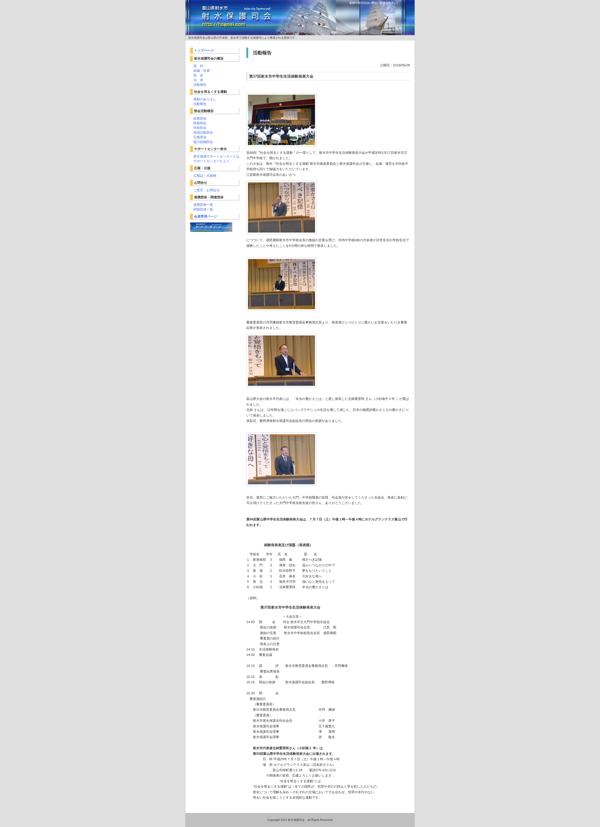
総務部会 (199, 118)
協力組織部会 (203, 142)
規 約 (198, 66)
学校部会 (199, 128)
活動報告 (199, 84)
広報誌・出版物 (204, 175)
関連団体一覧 (203, 209)
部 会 (198, 75)
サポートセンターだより (211, 161)
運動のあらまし (204, 99)
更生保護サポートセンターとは (216, 156)
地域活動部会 (203, 132)
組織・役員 (201, 70)
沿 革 (198, 80)
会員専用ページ (205, 216)
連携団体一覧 (203, 205)
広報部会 (199, 137)
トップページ (204, 50)
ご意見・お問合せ (206, 190)
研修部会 (199, 123)
